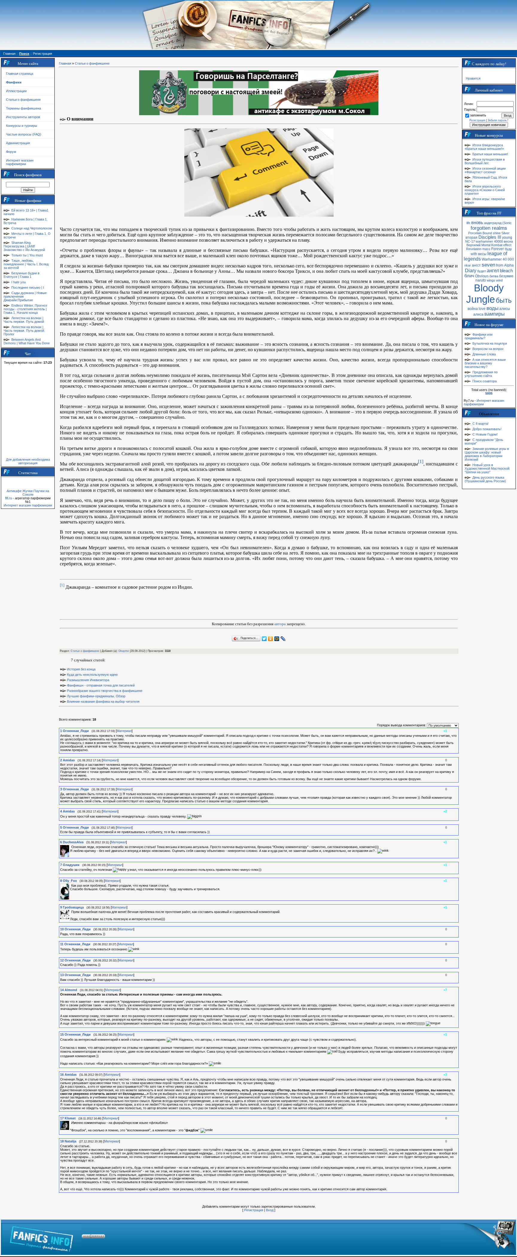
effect (507, 245)
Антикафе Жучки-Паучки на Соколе (28, 492)
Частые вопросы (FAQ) (23, 134)
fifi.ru (8, 498)
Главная (65, 63)
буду (508, 249)
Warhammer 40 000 (498, 259)
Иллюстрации (16, 91)
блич (469, 275)
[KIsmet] (70, 1122)
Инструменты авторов (23, 117)
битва (493, 276)
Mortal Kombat (491, 245)
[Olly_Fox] (70, 885)
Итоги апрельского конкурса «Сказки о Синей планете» (485, 190)
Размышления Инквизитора (88, 680)
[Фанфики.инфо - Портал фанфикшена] (41, 1237)
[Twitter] (264, 639)
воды (492, 308)
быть (504, 300)
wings (491, 280)
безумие (506, 276)
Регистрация (253, 1210)
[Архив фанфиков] (478, 1237)
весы (482, 254)
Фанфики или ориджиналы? (478, 336)
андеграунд (492, 223)
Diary (470, 270)
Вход (269, 1210)
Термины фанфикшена (23, 108)
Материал (124, 731)
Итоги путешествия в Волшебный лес (485, 161)
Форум (11, 151)
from (499, 265)
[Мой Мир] (277, 639)
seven (488, 265)
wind (499, 280)
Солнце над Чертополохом (31, 228)
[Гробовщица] (70, 912)
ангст (476, 265)
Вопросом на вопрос (488, 349)
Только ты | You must (27, 255)
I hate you (18, 282)
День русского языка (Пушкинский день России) (485, 479)
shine (497, 233)
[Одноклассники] (270, 639)
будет (481, 271)
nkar (467, 265)
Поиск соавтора (484, 381)
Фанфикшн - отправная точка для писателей (101, 685)
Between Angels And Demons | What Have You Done (27, 341)
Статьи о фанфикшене (23, 99)
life (468, 223)
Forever (497, 249)
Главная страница (19, 73)
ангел (493, 270)
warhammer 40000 (489, 241)
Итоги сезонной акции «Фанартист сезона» (485, 170)
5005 (488, 393)
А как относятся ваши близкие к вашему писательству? (485, 363)
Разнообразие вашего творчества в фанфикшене (104, 691)
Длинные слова (484, 354)
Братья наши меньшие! (490, 154)
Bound (487, 233)
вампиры (494, 313)
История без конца (81, 669)
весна (508, 241)
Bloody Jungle (485, 293)
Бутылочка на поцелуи (489, 343)
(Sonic (507, 223)
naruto (480, 280)
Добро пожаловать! (486, 429)
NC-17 (470, 241)
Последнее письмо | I (27, 287)
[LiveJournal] (283, 639)
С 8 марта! (480, 423)
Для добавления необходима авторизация (28, 461)
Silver (505, 233)
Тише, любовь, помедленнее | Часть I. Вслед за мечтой (26, 264)
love (482, 309)
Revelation (473, 249)
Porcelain (475, 233)
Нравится (473, 78)
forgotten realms (489, 228)
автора (280, 624)
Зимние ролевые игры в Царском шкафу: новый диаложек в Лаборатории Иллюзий (487, 454)
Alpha (509, 265)
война (473, 309)
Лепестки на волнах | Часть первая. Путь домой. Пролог (24, 330)
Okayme (123, 650)
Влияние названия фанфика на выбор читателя (103, 701)
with (474, 254)
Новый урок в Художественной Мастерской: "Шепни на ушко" (487, 468)
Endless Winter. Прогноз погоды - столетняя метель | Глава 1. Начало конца (25, 309)
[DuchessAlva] (70, 847)
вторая (472, 237)
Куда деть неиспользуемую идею (92, 674)
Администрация (18, 143)
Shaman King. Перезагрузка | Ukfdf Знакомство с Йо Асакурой (24, 246)
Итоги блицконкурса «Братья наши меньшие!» (484, 146)
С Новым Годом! (485, 434)
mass (486, 249)
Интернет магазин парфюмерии (20, 162)
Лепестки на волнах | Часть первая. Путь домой (24, 319)
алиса (478, 314)
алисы (504, 309)
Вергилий (473, 245)
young (507, 237)
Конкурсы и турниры (21, 125)
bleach (506, 270)
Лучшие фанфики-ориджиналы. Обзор (96, 696)
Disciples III (489, 237)
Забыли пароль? (498, 120)
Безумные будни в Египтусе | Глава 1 (21, 275)
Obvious (482, 276)
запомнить (478, 115)
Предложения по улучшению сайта (481, 374)
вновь (477, 222)
